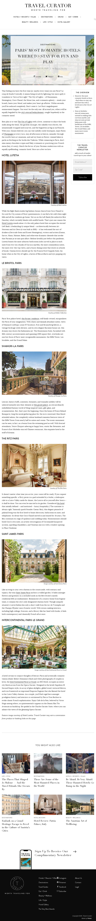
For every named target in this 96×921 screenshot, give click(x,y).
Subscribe (62, 891)
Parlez (89, 918)
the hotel (60, 503)
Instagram (62, 878)
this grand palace (41, 405)
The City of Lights (25, 122)
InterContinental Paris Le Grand (23, 682)
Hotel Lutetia (7, 223)
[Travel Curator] (48, 8)
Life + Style (6, 776)
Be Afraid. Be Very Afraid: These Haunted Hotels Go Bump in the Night (80, 783)
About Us (78, 878)
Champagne (9, 134)
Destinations (48, 44)
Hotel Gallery (44, 904)
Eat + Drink (43, 891)
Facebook (62, 887)
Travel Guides (43, 887)
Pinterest (62, 882)
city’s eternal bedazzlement (32, 112)
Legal (77, 887)
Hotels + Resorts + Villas (75, 776)
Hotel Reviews (39, 818)
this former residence (30, 318)
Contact (78, 882)
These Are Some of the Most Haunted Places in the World (46, 783)
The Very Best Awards (47, 909)
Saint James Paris (23, 593)
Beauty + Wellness (73, 818)
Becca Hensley (61, 68)
